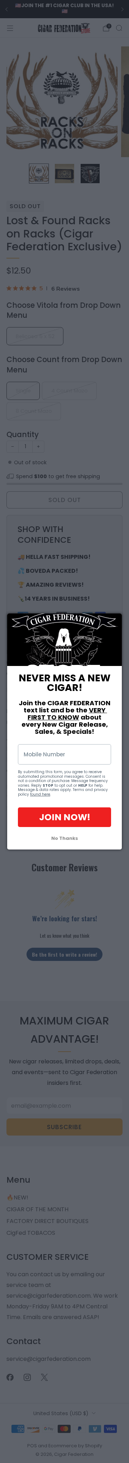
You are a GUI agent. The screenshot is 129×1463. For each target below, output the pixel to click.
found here (40, 794)
